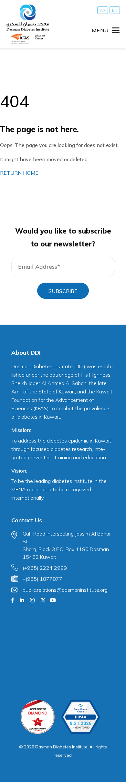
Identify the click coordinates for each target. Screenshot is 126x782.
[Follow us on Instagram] (32, 600)
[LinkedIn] (22, 600)
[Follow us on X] (43, 600)
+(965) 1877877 (42, 579)
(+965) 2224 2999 (45, 568)
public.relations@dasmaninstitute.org (65, 590)
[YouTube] (53, 600)
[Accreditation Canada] (38, 717)
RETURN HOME (19, 173)
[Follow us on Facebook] (12, 600)
